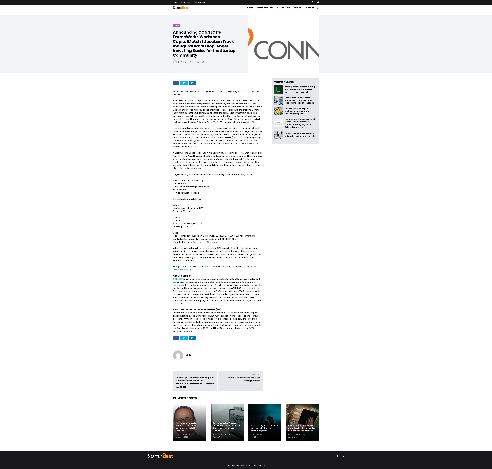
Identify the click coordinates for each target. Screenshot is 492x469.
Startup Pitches (264, 7)
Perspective (283, 7)
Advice (297, 7)
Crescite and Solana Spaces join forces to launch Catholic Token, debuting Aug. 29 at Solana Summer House (300, 123)
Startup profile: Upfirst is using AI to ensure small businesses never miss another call (300, 89)
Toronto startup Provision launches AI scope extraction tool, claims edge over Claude (299, 100)
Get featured (200, 2)
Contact (309, 7)
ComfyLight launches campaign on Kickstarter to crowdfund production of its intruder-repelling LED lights (195, 382)
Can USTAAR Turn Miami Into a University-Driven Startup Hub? (300, 134)
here (206, 266)
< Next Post (180, 374)
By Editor (182, 62)
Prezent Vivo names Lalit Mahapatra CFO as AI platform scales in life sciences (187, 427)
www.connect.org (182, 269)
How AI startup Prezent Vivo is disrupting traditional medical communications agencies (302, 428)
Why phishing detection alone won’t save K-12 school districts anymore (264, 428)
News (250, 7)
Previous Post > (254, 374)
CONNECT (192, 100)
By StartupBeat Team (184, 434)
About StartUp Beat (181, 2)
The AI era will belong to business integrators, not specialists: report (297, 111)
